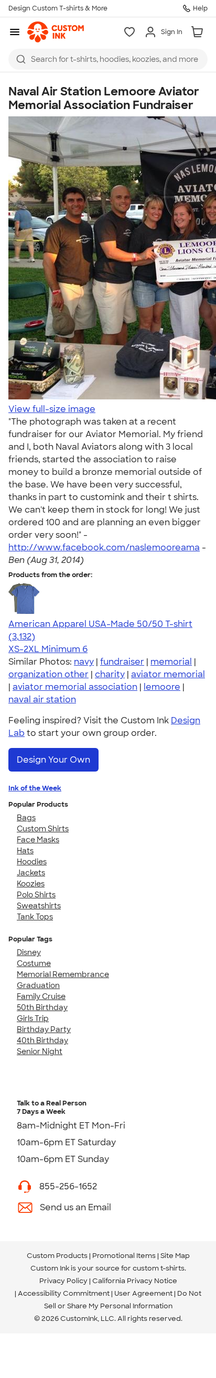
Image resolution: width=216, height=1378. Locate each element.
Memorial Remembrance (63, 974)
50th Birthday (42, 1007)
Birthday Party (44, 1029)
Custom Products (57, 1255)
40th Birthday (42, 1040)
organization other (48, 674)
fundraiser (122, 661)
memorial (171, 661)
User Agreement (143, 1293)
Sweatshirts (39, 905)
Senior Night (39, 1051)
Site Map (175, 1255)
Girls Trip (33, 1018)
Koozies (31, 883)
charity (110, 674)
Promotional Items (124, 1255)
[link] (55, 31)
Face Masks (38, 839)
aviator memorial (168, 674)
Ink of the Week (34, 788)
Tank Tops (35, 916)
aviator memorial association (75, 686)
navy (84, 661)
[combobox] (108, 59)
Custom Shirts (43, 828)
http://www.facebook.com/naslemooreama (104, 547)
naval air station (42, 699)
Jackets (31, 872)
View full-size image (51, 409)
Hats (25, 850)
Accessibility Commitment (64, 1293)
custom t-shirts (159, 1268)
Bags (26, 817)
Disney (29, 952)
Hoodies (32, 861)
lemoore (162, 686)
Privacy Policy (63, 1280)
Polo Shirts (36, 894)
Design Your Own (53, 759)
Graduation (38, 985)
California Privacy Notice (134, 1280)
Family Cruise (41, 996)
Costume (34, 963)
